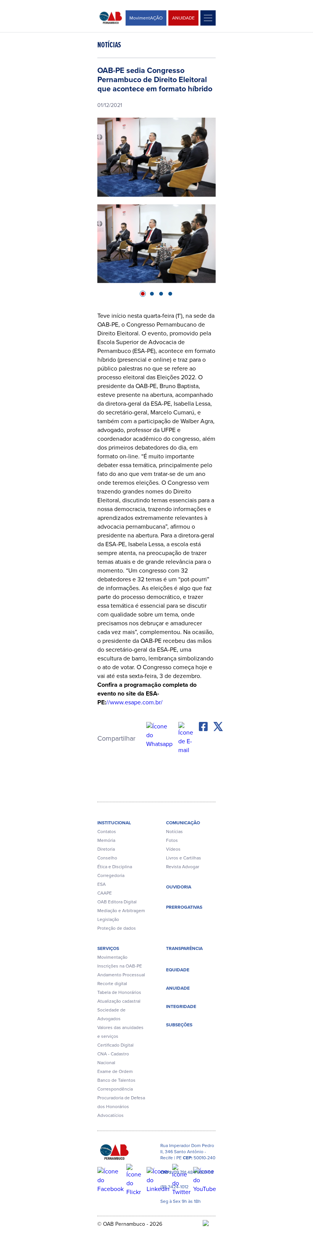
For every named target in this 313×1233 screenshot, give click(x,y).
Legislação (108, 919)
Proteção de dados (116, 928)
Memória (106, 840)
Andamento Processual (121, 974)
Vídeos (173, 849)
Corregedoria (110, 875)
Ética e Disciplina (114, 866)
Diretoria (106, 849)
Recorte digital (112, 983)
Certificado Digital (115, 1045)
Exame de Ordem (115, 1071)
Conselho (107, 857)
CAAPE (104, 893)
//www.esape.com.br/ (134, 702)
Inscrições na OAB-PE (119, 966)
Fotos (172, 840)
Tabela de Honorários (119, 992)
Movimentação (112, 957)
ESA (101, 884)
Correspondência (115, 1089)
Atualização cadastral (118, 1001)
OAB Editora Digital (117, 901)
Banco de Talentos (116, 1080)
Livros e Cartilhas (183, 857)
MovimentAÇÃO (146, 18)
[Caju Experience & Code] (209, 1224)
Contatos (106, 831)
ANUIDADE (183, 18)
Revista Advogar (182, 866)
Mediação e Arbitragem (121, 910)
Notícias (174, 831)
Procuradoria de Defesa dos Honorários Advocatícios (121, 1106)
